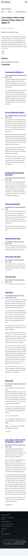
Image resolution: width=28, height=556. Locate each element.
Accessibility (23, 541)
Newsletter (4, 528)
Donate (3, 519)
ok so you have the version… (15, 112)
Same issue (9, 380)
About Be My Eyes (6, 521)
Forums (10, 11)
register (8, 62)
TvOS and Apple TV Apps (21, 11)
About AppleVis (5, 515)
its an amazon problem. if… (14, 72)
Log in (2, 62)
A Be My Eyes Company (18, 543)
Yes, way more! (10, 277)
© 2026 (17, 541)
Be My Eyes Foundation (7, 517)
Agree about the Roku (12, 204)
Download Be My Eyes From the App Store (7, 525)
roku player (9, 292)
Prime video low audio (12, 238)
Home (2, 11)
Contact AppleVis (5, 534)
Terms (5, 543)
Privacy (9, 543)
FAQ (2, 531)
